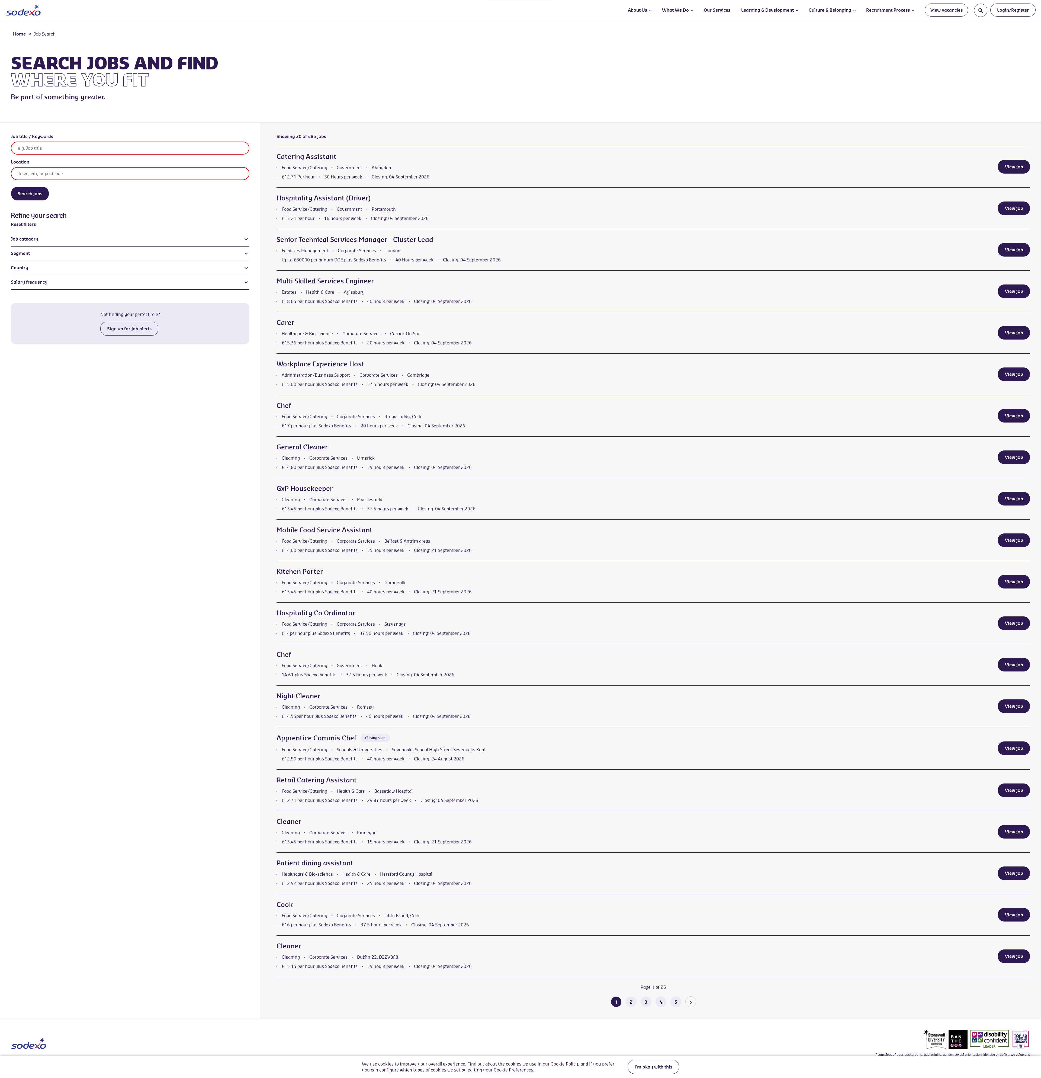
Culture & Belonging (830, 10)
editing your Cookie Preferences (500, 1070)
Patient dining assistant (315, 863)
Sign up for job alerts (129, 329)
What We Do (675, 10)
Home (19, 34)
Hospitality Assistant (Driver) (324, 198)
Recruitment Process (888, 10)
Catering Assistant (306, 156)
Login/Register (1013, 10)
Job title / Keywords (32, 136)
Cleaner (289, 821)
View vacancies (946, 10)
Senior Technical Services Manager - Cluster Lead (355, 239)
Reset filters (23, 224)
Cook (285, 904)
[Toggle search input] (980, 10)
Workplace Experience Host (320, 364)
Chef (284, 405)
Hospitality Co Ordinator (316, 613)
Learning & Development (767, 10)
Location (20, 162)
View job (1014, 167)
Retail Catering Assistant (317, 780)
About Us (637, 10)
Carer (285, 322)
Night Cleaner (298, 696)
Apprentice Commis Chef (316, 738)
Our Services (717, 10)
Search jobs (30, 194)
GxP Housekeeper (305, 488)
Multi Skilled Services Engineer (325, 281)
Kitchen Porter (300, 571)
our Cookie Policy (560, 1064)
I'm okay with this (653, 1067)
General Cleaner (302, 447)
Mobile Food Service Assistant (324, 530)
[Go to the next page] (690, 1001)
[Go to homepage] (23, 10)
